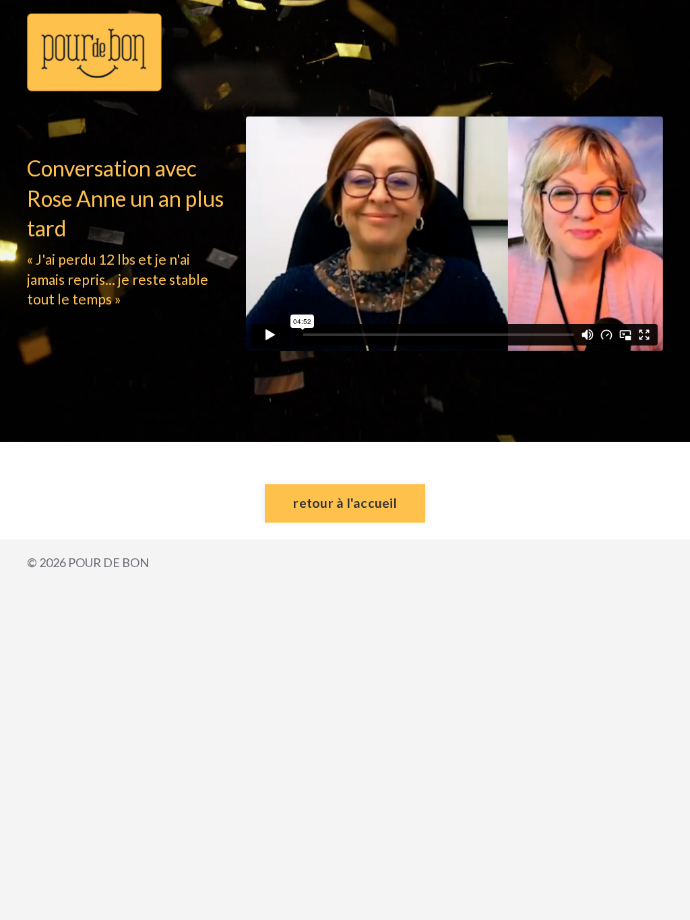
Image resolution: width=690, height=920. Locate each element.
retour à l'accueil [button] (345, 503)
